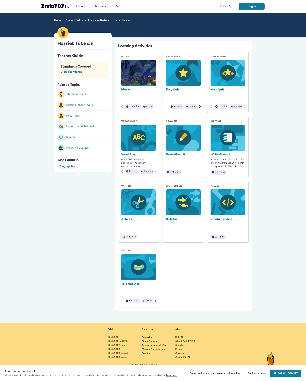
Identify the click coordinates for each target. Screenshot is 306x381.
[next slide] (155, 106)
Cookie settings (257, 373)
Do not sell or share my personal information (215, 373)
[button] (81, 6)
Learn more (171, 375)
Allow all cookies (285, 373)
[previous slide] (122, 106)
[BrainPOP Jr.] (55, 6)
